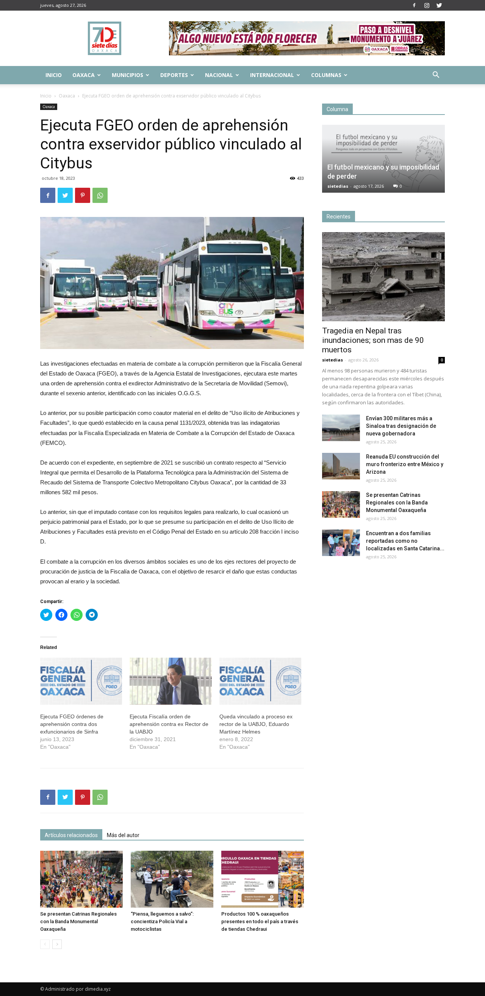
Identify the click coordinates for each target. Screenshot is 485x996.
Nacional (219, 75)
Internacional (272, 75)
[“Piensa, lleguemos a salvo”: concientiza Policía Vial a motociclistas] (172, 879)
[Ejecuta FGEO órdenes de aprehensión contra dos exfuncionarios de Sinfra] (81, 681)
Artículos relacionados (71, 835)
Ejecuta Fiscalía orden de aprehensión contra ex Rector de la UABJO (169, 724)
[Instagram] (426, 5)
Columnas (326, 75)
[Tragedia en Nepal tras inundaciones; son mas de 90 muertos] (383, 276)
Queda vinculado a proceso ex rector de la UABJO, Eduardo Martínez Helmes (256, 724)
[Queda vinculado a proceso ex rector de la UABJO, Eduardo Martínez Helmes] (260, 681)
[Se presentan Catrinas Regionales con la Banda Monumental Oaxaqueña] (81, 879)
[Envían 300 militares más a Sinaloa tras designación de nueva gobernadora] (341, 428)
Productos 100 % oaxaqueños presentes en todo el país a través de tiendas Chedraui (259, 921)
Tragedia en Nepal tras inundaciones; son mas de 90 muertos (373, 340)
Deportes (174, 75)
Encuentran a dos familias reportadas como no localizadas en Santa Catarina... (405, 540)
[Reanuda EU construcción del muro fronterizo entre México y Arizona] (341, 466)
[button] (436, 75)
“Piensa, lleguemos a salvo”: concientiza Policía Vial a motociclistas (162, 921)
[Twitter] (439, 5)
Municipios (127, 75)
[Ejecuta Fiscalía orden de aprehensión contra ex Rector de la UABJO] (170, 681)
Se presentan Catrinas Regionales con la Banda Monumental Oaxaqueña (78, 921)
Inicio (53, 75)
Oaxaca (83, 75)
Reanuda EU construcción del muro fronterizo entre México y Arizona (404, 464)
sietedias (337, 186)
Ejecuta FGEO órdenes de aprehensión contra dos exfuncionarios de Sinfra (71, 724)
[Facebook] (414, 5)
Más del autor (123, 835)
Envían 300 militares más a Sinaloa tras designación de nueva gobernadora (401, 426)
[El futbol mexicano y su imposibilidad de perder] (383, 159)
